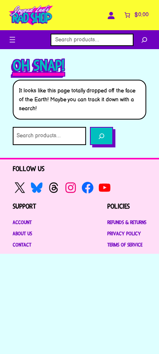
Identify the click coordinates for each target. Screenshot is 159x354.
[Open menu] (12, 39)
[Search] (144, 40)
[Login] (111, 15)
